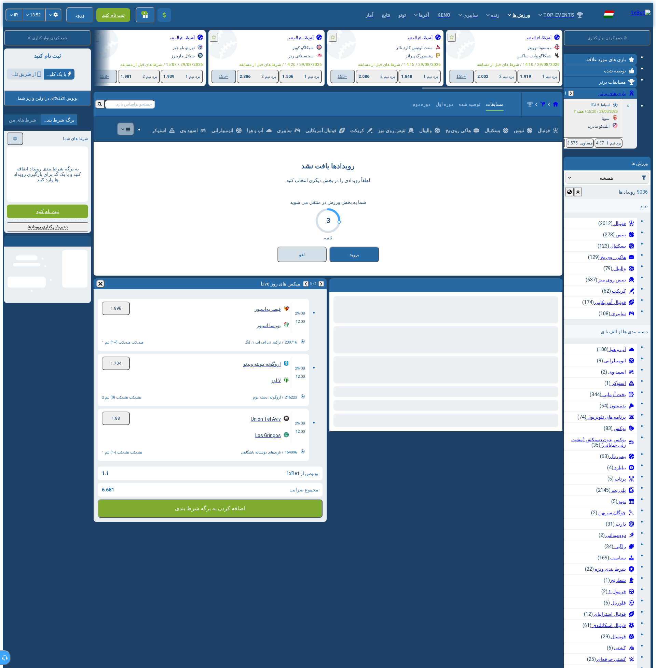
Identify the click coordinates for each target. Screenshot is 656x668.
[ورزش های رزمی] (542, 104)
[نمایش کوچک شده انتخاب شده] (578, 191)
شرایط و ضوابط (20, 135)
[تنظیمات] (15, 196)
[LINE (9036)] (555, 104)
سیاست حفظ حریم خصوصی (65, 139)
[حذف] (336, 284)
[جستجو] (100, 104)
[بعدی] (539, 284)
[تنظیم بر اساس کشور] (569, 191)
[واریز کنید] (164, 15)
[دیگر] (125, 129)
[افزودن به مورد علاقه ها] (452, 37)
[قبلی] (571, 93)
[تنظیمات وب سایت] (53, 15)
